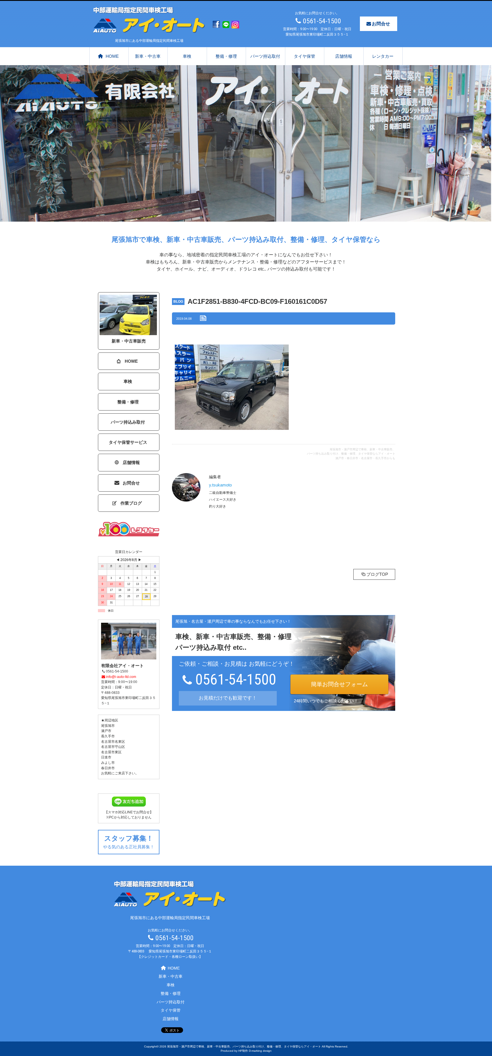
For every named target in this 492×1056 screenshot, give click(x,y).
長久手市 (108, 736)
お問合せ (381, 23)
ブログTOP (377, 574)
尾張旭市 (108, 726)
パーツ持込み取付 (128, 422)
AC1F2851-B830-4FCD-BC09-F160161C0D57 (257, 301)
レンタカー (382, 56)
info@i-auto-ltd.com (121, 677)
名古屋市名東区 (113, 742)
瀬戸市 (106, 731)
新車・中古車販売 (129, 341)
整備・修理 (226, 56)
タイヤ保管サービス (128, 442)
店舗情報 (343, 56)
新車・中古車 (148, 56)
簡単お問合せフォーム (339, 684)
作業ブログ (131, 503)
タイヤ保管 (304, 56)
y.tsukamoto (220, 484)
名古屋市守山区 (113, 747)
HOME (112, 56)
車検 (187, 56)
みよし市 (108, 763)
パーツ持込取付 (265, 56)
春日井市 (108, 768)
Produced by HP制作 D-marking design (246, 1050)
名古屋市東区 (111, 752)
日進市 (106, 757)
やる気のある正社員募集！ (128, 841)
